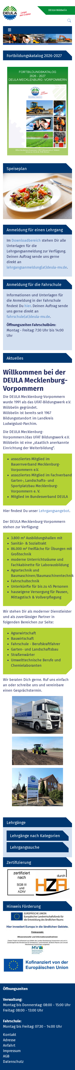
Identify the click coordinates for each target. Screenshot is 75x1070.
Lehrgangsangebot (54, 511)
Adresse (9, 1040)
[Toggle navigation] (9, 30)
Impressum (12, 1051)
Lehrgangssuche (24, 847)
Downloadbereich (26, 240)
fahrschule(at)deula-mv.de (28, 316)
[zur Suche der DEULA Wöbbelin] (69, 21)
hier (27, 306)
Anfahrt (9, 1045)
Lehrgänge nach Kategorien (35, 835)
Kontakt (9, 1034)
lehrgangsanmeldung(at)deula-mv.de (37, 267)
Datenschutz (13, 1061)
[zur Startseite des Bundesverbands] (17, 13)
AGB (6, 1056)
